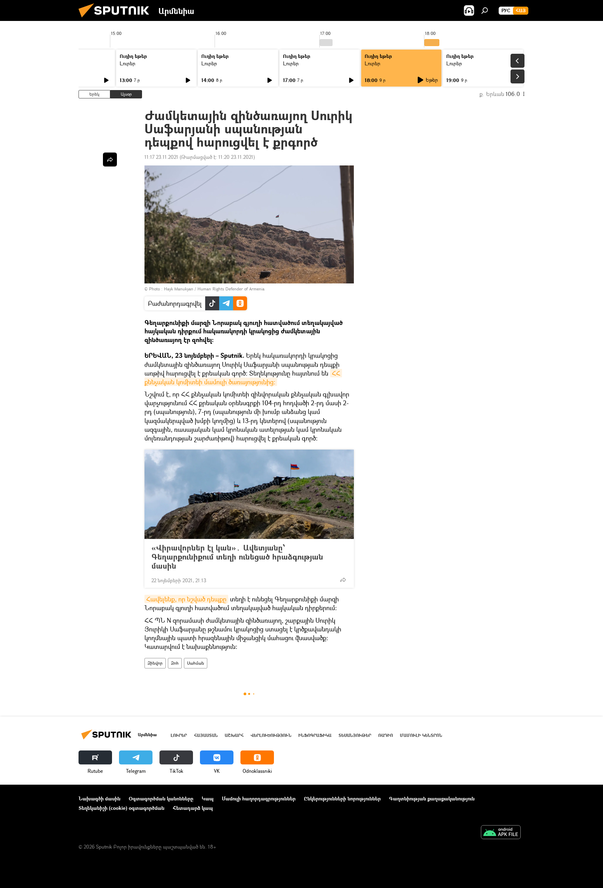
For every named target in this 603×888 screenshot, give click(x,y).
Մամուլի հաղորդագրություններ (259, 798)
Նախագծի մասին (99, 798)
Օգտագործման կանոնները (161, 798)
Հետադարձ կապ (193, 808)
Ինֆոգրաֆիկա (315, 735)
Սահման (195, 663)
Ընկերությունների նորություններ (342, 798)
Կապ (208, 798)
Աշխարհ (234, 735)
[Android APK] (500, 833)
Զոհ (175, 663)
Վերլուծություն (271, 735)
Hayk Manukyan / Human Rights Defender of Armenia (214, 289)
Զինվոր (155, 663)
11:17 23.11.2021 (161, 157)
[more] (343, 580)
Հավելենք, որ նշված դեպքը (186, 599)
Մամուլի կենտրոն (421, 735)
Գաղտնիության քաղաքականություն (432, 798)
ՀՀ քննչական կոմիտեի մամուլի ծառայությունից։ (243, 377)
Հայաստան (206, 735)
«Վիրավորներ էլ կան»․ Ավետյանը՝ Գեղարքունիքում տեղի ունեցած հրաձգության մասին (237, 556)
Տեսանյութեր (354, 735)
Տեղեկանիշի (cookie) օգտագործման (121, 808)
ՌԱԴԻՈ (385, 735)
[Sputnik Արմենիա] (116, 19)
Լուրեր (127, 63)
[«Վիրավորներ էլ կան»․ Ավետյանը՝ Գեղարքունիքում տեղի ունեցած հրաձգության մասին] (249, 494)
